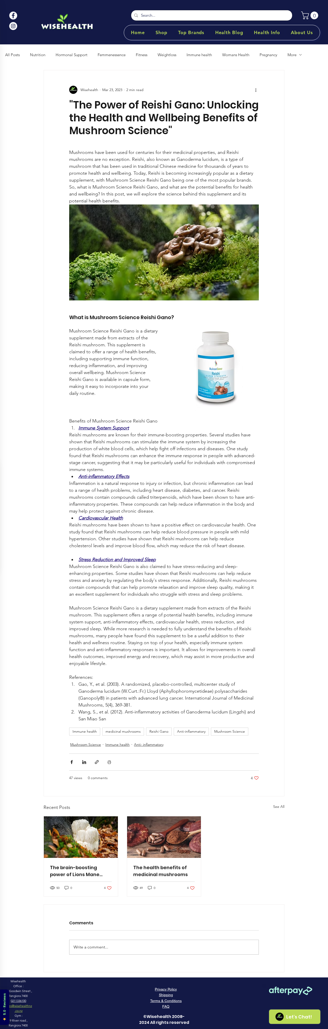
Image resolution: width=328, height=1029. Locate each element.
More (292, 54)
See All (278, 806)
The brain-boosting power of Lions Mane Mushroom (74, 871)
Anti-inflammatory (191, 731)
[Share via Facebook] (71, 762)
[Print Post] (109, 762)
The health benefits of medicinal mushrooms (160, 871)
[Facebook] (13, 15)
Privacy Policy (166, 989)
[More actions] (256, 90)
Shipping (166, 995)
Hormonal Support (71, 54)
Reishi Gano (158, 731)
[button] (310, 15)
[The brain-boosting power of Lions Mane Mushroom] (81, 837)
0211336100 (18, 1001)
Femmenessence (112, 54)
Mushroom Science (229, 731)
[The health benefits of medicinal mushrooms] (164, 837)
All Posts (12, 54)
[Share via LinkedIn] (84, 762)
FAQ (165, 1006)
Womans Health (235, 54)
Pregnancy (268, 54)
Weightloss (167, 54)
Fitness (141, 54)
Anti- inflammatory (148, 744)
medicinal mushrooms (123, 731)
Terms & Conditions (166, 1001)
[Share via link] (96, 762)
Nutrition (37, 54)
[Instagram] (13, 26)
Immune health (199, 54)
